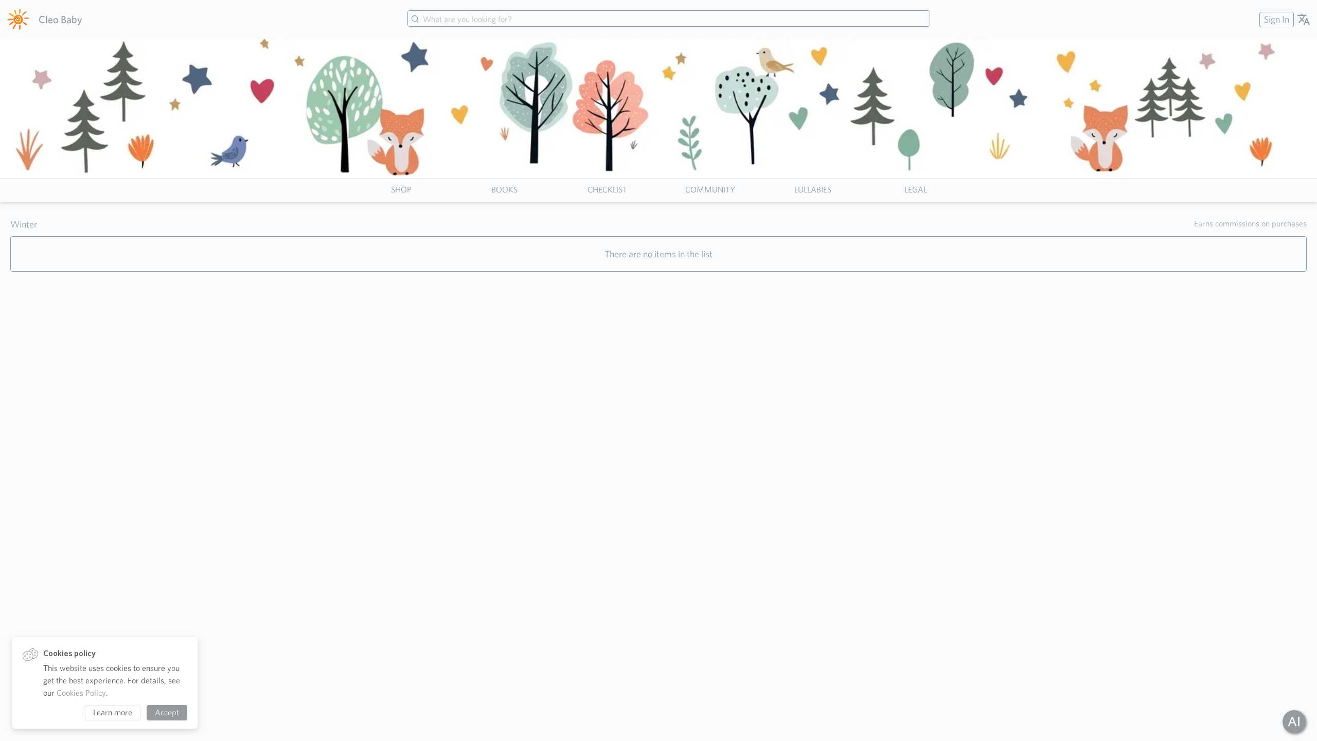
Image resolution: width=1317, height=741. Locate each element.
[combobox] (668, 19)
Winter (23, 224)
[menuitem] (1275, 19)
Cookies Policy (81, 692)
